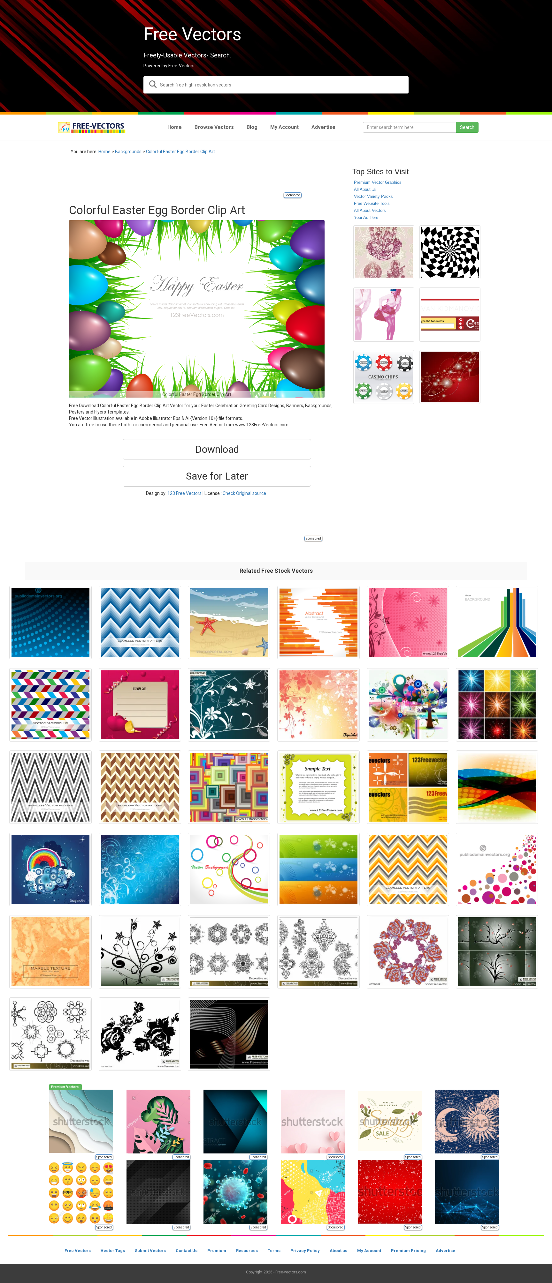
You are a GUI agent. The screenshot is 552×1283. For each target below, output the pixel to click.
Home (104, 151)
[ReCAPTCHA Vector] (449, 314)
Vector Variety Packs (373, 196)
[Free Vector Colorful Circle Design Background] (229, 869)
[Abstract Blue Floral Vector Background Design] (140, 869)
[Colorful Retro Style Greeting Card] (318, 787)
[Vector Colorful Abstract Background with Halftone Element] (497, 787)
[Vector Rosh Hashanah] (140, 705)
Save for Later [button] (217, 476)
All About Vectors (370, 210)
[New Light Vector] (408, 705)
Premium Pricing (408, 1250)
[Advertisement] (185, 177)
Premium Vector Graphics (378, 182)
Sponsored (292, 195)
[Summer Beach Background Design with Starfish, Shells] (229, 622)
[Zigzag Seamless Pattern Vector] (140, 622)
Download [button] (217, 449)
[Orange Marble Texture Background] (50, 951)
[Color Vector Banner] (318, 869)
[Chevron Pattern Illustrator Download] (140, 787)
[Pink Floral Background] (408, 622)
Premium (216, 1250)
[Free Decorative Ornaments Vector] (229, 951)
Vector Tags (113, 1250)
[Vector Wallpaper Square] (229, 787)
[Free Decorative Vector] (318, 951)
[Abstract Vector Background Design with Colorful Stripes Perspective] (497, 622)
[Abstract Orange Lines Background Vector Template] (318, 622)
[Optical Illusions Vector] (449, 252)
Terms (274, 1250)
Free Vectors (78, 1250)
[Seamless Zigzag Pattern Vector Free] (408, 869)
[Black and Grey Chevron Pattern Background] (50, 787)
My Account (369, 1250)
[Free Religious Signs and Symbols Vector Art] (383, 252)
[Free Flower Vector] (408, 951)
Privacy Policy (305, 1250)
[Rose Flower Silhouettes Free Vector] (140, 1034)
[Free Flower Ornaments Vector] (229, 705)
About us (338, 1250)
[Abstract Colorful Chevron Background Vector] (50, 705)
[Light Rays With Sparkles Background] (497, 705)
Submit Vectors (150, 1250)
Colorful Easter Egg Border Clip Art (180, 151)
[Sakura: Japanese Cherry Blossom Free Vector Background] (318, 705)
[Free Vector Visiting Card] (408, 787)
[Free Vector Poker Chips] (383, 377)
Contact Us (186, 1250)
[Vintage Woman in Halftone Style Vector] (383, 314)
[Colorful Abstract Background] (50, 869)
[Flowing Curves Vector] (229, 1034)
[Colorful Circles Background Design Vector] (497, 869)
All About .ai (365, 189)
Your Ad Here (366, 217)
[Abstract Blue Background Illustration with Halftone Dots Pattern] (50, 622)
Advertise (445, 1250)
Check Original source (244, 493)
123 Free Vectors (184, 493)
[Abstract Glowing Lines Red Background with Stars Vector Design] (449, 377)
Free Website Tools (372, 203)
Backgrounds (128, 151)
